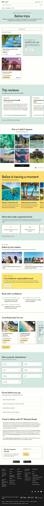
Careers (18, 476)
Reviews (34, 480)
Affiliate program (35, 479)
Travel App (19, 478)
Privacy (27, 501)
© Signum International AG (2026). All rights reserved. (18, 503)
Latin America (8, 8)
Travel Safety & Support (37, 477)
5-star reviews (31, 433)
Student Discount (36, 484)
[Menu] (41, 2)
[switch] (20, 36)
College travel (27, 479)
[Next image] (20, 46)
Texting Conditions (33, 501)
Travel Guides (35, 475)
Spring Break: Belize (29, 207)
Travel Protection (22, 501)
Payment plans (28, 473)
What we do (19, 471)
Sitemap (3, 501)
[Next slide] (41, 106)
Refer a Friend (35, 482)
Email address (27, 448)
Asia (10, 473)
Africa (10, 471)
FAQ (33, 471)
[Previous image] (17, 46)
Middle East (11, 482)
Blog (33, 473)
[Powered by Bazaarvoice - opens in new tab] (39, 168)
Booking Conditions (9, 501)
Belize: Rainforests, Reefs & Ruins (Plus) (19, 115)
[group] (16, 107)
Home (3, 8)
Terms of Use (16, 501)
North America (12, 484)
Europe (10, 478)
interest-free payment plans (15, 434)
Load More (19, 166)
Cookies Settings (5, 503)
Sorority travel (28, 478)
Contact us (4, 473)
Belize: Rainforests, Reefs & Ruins (8, 207)
